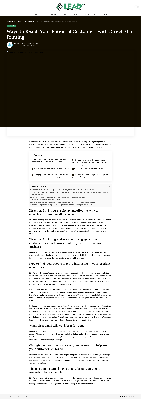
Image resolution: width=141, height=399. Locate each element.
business (46, 142)
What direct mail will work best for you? (89, 168)
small (89, 252)
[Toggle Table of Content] (107, 187)
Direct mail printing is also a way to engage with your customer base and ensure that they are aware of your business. (89, 162)
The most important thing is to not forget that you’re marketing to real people (90, 176)
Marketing (11, 25)
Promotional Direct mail (66, 225)
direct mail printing (55, 147)
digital (75, 334)
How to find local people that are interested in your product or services (50, 169)
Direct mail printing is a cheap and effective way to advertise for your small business (49, 160)
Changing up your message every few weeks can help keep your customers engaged (50, 176)
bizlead (16, 43)
